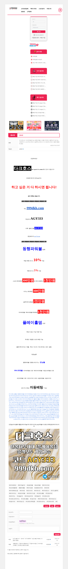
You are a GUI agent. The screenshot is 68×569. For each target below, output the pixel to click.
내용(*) (10, 528)
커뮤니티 (49, 8)
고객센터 (29, 11)
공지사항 (39, 51)
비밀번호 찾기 (35, 37)
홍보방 (23, 11)
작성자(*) (11, 512)
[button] (20, 149)
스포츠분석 (42, 8)
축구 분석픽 (40, 97)
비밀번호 (34, 25)
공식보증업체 (24, 8)
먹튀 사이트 (33, 8)
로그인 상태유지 (40, 35)
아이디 (33, 19)
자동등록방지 (12, 522)
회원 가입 (42, 37)
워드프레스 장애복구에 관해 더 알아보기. (18, 553)
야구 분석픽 (40, 71)
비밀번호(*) (11, 516)
